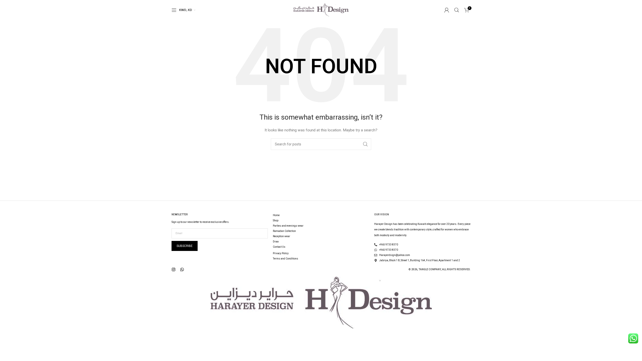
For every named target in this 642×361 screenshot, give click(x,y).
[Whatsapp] (182, 269)
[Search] (457, 10)
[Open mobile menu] (174, 10)
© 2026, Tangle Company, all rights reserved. (439, 269)
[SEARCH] (365, 144)
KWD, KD (185, 10)
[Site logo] (321, 10)
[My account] (447, 10)
